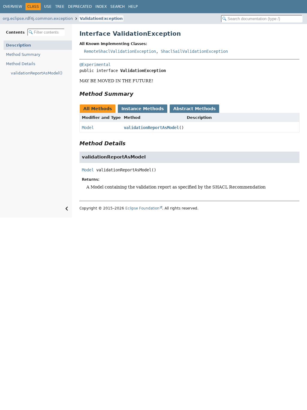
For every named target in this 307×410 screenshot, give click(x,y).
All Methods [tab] (97, 108)
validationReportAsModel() (36, 73)
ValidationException (101, 18)
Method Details (20, 64)
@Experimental (95, 64)
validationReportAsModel (151, 127)
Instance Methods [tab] (142, 108)
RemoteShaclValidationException (120, 51)
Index (101, 7)
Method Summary (23, 54)
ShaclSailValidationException (194, 51)
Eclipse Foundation (142, 208)
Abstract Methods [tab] (194, 108)
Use (48, 7)
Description (18, 45)
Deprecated (80, 7)
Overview (12, 7)
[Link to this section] (137, 94)
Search (117, 7)
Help (133, 7)
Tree (59, 7)
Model (88, 127)
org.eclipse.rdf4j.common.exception (38, 18)
